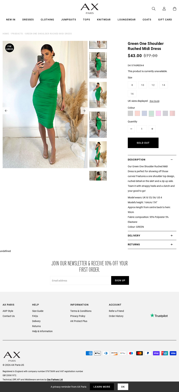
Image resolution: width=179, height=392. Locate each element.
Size (130, 77)
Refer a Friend (116, 311)
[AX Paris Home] (90, 8)
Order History (116, 316)
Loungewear (127, 19)
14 (163, 85)
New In (10, 19)
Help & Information (42, 331)
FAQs (35, 316)
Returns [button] (134, 244)
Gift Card (165, 19)
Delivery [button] (134, 235)
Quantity (132, 121)
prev (6, 110)
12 (153, 85)
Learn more (102, 386)
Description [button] (136, 159)
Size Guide (154, 101)
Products (17, 33)
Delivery (36, 321)
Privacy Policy (77, 316)
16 (132, 93)
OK (123, 386)
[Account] (160, 8)
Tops (86, 19)
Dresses (28, 19)
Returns (36, 326)
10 (142, 85)
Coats (147, 19)
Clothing (47, 19)
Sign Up (120, 280)
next (84, 110)
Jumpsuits (68, 19)
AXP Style (8, 311)
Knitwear (104, 19)
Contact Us (9, 316)
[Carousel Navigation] (45, 110)
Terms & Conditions (80, 311)
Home (6, 33)
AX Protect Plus (78, 321)
